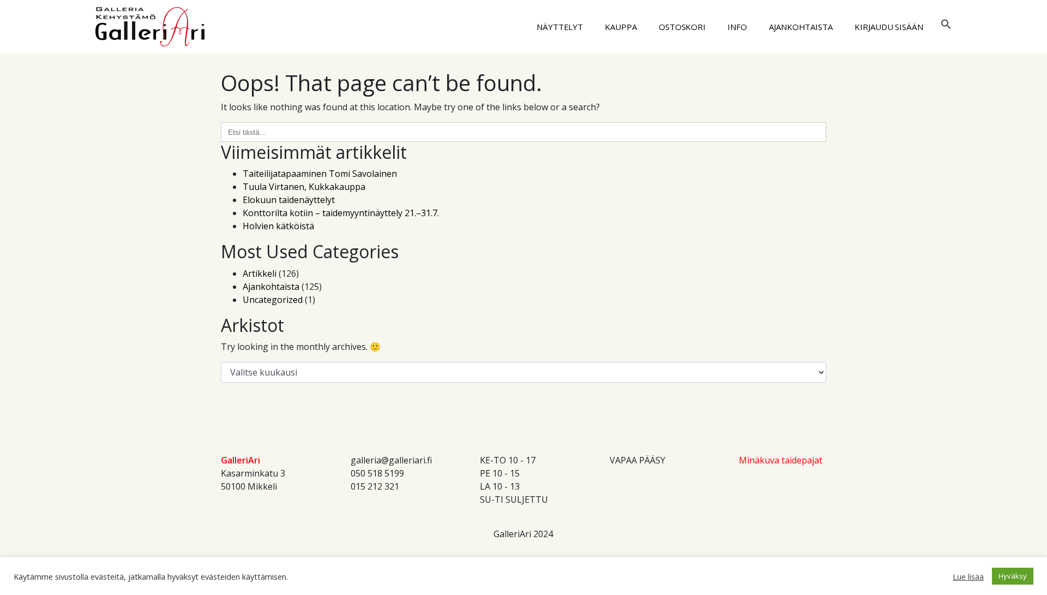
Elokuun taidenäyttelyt (289, 200)
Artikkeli (259, 273)
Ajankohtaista (801, 26)
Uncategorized (273, 300)
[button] (946, 23)
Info (737, 26)
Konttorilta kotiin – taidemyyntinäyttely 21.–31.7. (341, 213)
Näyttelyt (560, 26)
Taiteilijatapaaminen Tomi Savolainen (320, 174)
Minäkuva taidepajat (780, 460)
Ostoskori (682, 26)
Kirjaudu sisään (889, 26)
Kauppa (621, 26)
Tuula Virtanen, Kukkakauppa (304, 187)
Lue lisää (968, 576)
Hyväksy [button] (1012, 576)
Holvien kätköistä (278, 226)
